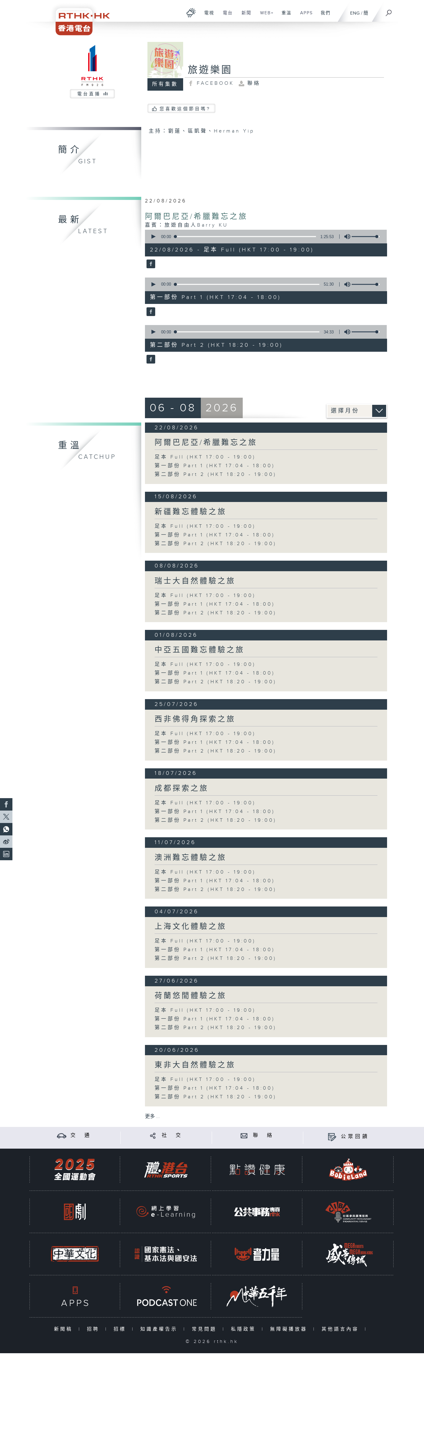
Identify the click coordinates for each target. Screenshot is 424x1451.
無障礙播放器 (290, 1329)
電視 (207, 16)
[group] (345, 236)
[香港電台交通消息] (61, 1135)
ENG (355, 13)
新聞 (244, 16)
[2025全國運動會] (75, 1169)
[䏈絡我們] (244, 1135)
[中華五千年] (257, 1296)
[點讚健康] (257, 1169)
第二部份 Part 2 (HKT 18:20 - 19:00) (216, 474)
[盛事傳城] (348, 1254)
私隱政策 (245, 1329)
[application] (263, 236)
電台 (225, 16)
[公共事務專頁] (257, 1212)
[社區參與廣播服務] (348, 1212)
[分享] (152, 1135)
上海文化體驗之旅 (191, 926)
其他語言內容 (342, 1329)
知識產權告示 (160, 1329)
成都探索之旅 (182, 788)
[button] (153, 236)
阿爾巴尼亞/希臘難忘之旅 (196, 216)
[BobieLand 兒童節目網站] (348, 1169)
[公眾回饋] (332, 1136)
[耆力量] (257, 1254)
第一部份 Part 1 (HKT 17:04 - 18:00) (215, 466)
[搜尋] (389, 11)
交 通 (81, 1135)
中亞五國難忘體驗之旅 (200, 650)
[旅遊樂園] (150, 264)
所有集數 (165, 84)
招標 (121, 1329)
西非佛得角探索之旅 (195, 719)
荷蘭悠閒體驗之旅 (191, 996)
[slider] (366, 236)
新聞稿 (64, 1329)
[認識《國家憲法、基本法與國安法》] (166, 1254)
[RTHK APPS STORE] (75, 1296)
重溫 (284, 16)
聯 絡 (263, 1135)
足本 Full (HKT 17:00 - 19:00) (205, 457)
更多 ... (152, 1116)
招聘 (94, 1329)
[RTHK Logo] (78, 17)
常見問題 (205, 1329)
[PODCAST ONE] (166, 1296)
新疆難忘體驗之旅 (191, 512)
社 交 (172, 1135)
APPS (304, 16)
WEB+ (264, 16)
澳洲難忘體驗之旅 (191, 857)
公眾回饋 (355, 1137)
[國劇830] (75, 1212)
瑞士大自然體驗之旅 (195, 581)
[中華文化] (75, 1254)
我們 (323, 16)
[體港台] (166, 1169)
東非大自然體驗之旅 (195, 1065)
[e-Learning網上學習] (166, 1212)
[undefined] (191, 12)
